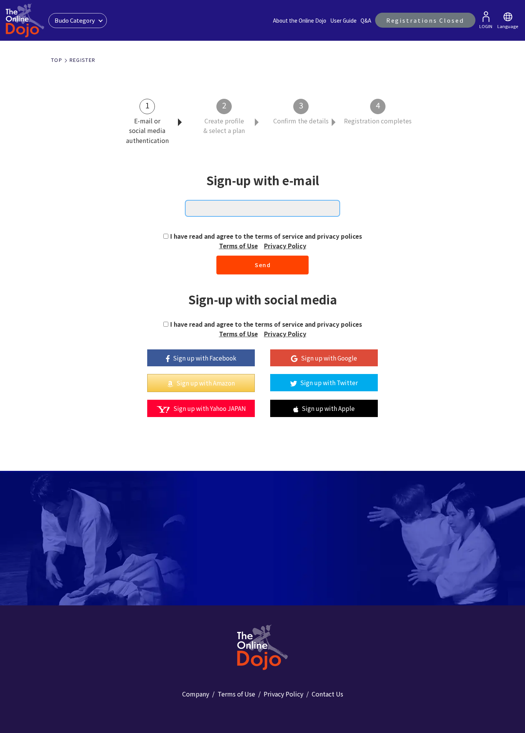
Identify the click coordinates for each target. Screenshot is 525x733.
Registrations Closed (425, 20)
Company (195, 693)
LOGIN (485, 26)
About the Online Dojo (299, 20)
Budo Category (75, 20)
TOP (56, 59)
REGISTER (82, 59)
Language (507, 26)
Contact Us (327, 693)
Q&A (366, 20)
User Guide (343, 20)
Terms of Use (238, 245)
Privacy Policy (285, 245)
